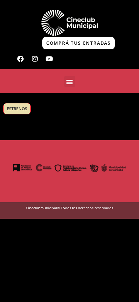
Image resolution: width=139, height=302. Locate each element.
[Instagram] (34, 58)
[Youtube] (49, 58)
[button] (69, 81)
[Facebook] (20, 58)
